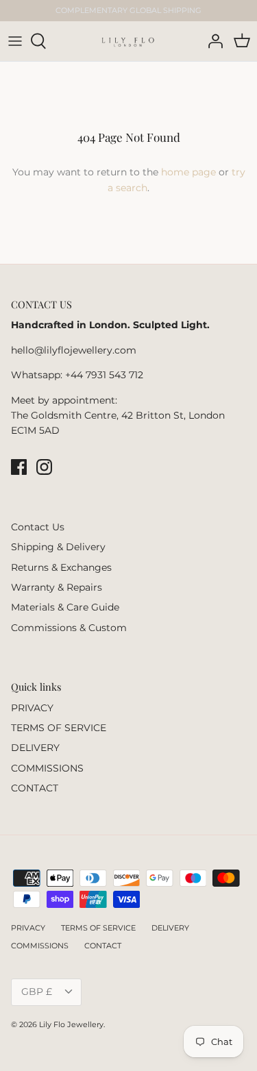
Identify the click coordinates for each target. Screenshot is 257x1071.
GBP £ (36, 991)
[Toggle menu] (15, 41)
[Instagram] (44, 467)
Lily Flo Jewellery (71, 1024)
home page (188, 172)
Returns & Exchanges (61, 567)
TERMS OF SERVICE (58, 728)
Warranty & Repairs (56, 587)
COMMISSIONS (47, 768)
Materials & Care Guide (65, 607)
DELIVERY (35, 747)
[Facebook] (19, 467)
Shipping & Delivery (58, 547)
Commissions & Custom (69, 627)
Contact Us (37, 527)
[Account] (212, 41)
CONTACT (34, 788)
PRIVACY (32, 708)
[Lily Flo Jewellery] (128, 41)
